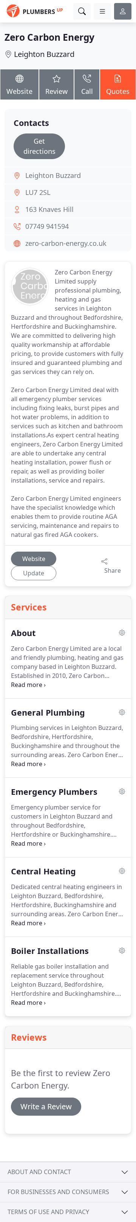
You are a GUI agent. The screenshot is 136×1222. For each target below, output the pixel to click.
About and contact (39, 1172)
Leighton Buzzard (44, 54)
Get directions (39, 146)
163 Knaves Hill (49, 209)
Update (33, 573)
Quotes (118, 91)
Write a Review (46, 1106)
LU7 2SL (37, 192)
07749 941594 (47, 226)
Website (19, 91)
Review (56, 91)
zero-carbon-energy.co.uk (66, 243)
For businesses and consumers (58, 1192)
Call (87, 91)
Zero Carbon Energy (49, 37)
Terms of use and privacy (48, 1212)
